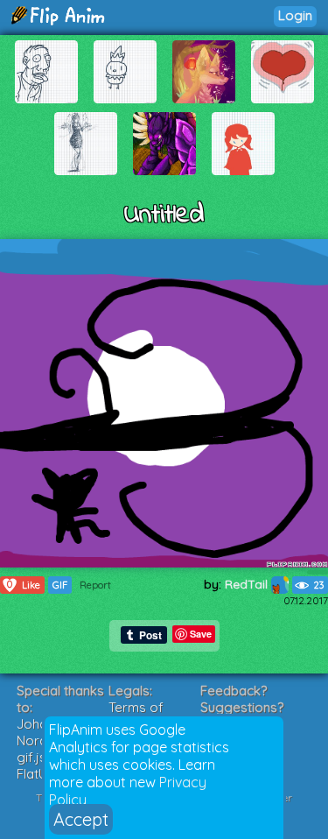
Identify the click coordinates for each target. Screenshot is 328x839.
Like (23, 584)
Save (201, 633)
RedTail (248, 584)
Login (295, 15)
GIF (59, 585)
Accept (80, 819)
